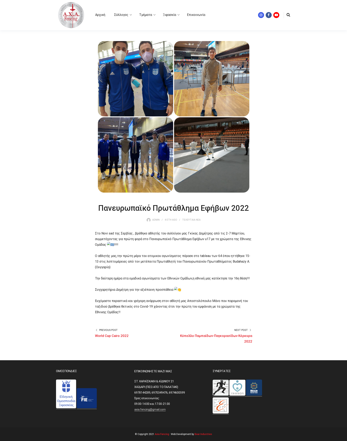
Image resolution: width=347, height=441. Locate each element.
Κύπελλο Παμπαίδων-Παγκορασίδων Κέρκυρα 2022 (216, 338)
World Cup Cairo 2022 (112, 336)
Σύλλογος (121, 15)
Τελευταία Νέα (191, 219)
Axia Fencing (162, 434)
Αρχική (100, 15)
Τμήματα (145, 15)
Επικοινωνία (196, 15)
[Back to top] (343, 437)
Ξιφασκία (169, 15)
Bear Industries (203, 434)
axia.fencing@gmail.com (150, 409)
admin (156, 219)
